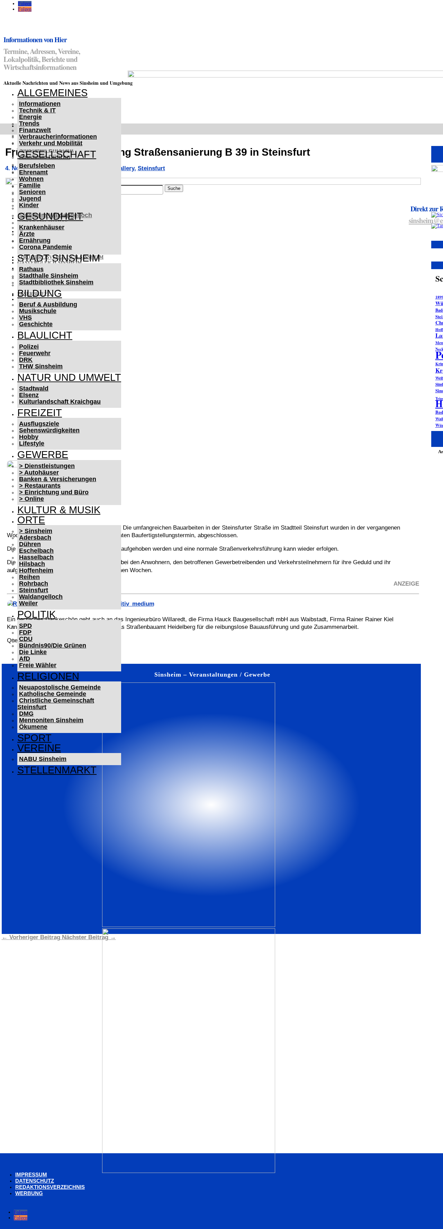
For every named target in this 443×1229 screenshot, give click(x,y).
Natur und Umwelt (69, 377)
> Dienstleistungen (47, 465)
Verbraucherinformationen (58, 136)
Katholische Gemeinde (52, 693)
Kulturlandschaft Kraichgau (60, 401)
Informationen (40, 103)
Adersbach (35, 537)
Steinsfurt (33, 590)
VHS (25, 317)
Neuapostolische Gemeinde (60, 687)
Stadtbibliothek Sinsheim (56, 282)
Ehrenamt (33, 172)
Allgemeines (52, 92)
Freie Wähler (37, 665)
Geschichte (36, 324)
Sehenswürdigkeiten (49, 430)
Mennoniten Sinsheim (51, 720)
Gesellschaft (56, 154)
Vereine (39, 747)
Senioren (32, 192)
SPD (25, 625)
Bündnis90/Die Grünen (52, 645)
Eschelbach (36, 550)
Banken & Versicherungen (57, 479)
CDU (26, 638)
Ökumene (33, 726)
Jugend (30, 198)
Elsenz (29, 395)
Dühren (30, 544)
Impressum (31, 1174)
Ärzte (27, 233)
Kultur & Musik (58, 509)
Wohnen (31, 178)
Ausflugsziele (39, 423)
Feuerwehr (35, 353)
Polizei (29, 346)
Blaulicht (44, 335)
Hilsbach (32, 563)
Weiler (28, 603)
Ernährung (35, 240)
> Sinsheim (35, 531)
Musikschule (37, 311)
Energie (30, 116)
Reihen (29, 577)
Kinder (29, 205)
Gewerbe (42, 454)
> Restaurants (40, 485)
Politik (36, 614)
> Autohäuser (39, 472)
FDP (25, 632)
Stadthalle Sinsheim (48, 275)
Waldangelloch (41, 596)
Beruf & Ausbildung (48, 304)
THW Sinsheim (41, 366)
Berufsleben (37, 165)
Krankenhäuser (41, 227)
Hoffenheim (36, 570)
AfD (24, 658)
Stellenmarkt (57, 770)
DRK (26, 359)
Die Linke (33, 652)
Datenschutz (34, 1181)
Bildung (39, 293)
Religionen (48, 676)
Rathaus (31, 269)
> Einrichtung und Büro (54, 492)
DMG (26, 713)
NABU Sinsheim (42, 758)
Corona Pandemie (45, 247)
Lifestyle (31, 443)
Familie (29, 185)
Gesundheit (50, 216)
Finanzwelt (35, 130)
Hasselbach (36, 557)
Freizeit (39, 412)
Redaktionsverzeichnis (50, 1187)
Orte (31, 519)
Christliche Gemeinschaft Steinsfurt (55, 703)
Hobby (28, 436)
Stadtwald (33, 388)
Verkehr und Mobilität (50, 143)
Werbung (29, 1193)
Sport (34, 737)
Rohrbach (33, 583)
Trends (29, 123)
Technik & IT (37, 110)
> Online (31, 498)
